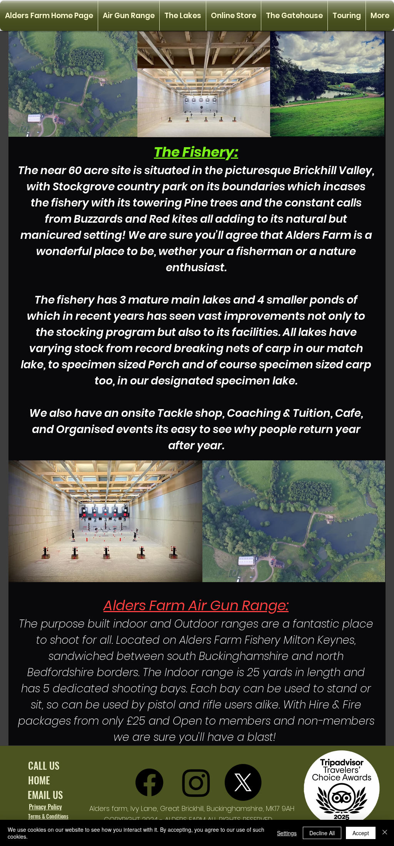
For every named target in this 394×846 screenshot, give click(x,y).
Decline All (322, 833)
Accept (360, 833)
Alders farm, (109, 808)
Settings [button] (287, 833)
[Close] (384, 833)
